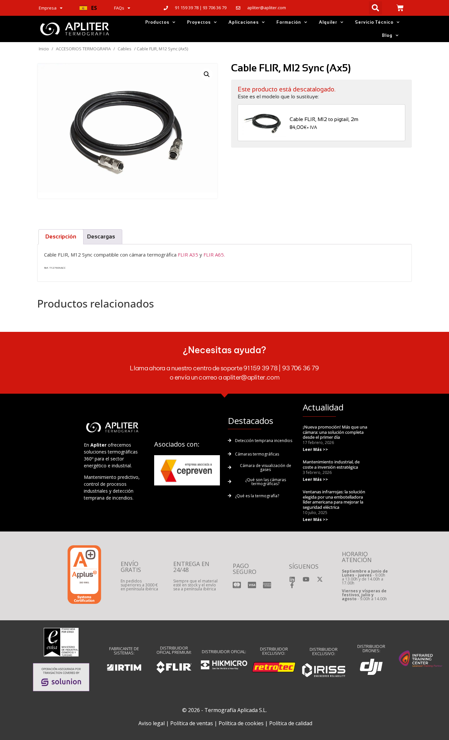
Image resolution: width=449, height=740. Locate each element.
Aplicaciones (243, 22)
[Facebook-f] (292, 585)
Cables (124, 49)
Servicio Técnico (374, 22)
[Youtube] (306, 579)
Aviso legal (151, 723)
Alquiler (328, 22)
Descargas (101, 237)
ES (94, 8)
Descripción (60, 237)
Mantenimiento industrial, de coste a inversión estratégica (331, 464)
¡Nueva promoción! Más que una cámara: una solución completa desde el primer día (335, 432)
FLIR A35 (188, 254)
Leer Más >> (315, 449)
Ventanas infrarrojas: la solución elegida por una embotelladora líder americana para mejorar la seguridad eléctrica (334, 499)
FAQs (119, 8)
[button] (88, 7)
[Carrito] (400, 8)
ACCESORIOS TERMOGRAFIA (83, 49)
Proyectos (199, 22)
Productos (157, 22)
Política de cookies (241, 723)
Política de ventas (191, 723)
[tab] (60, 236)
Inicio (44, 49)
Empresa (48, 8)
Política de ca (285, 723)
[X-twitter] (320, 579)
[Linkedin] (292, 579)
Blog (387, 35)
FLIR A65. (214, 254)
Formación (288, 22)
